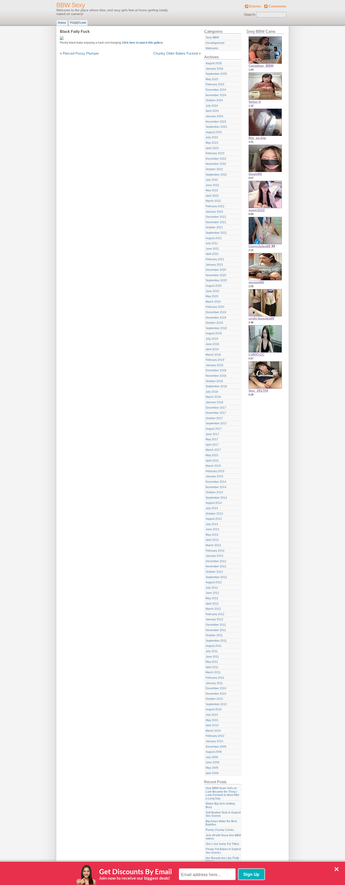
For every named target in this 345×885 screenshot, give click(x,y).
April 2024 (212, 111)
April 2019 (212, 349)
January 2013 (214, 555)
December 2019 (216, 312)
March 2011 (213, 672)
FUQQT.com (78, 22)
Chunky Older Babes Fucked (175, 53)
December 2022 (216, 158)
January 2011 (214, 683)
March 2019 (213, 354)
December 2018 (216, 370)
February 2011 (215, 677)
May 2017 (212, 439)
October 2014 (214, 492)
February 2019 (215, 360)
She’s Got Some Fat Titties (222, 844)
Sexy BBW (212, 37)
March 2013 (213, 545)
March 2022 (213, 201)
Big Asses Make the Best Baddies (221, 823)
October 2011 (214, 635)
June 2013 (212, 529)
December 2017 (216, 407)
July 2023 (212, 137)
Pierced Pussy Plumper (81, 53)
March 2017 (213, 450)
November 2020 (216, 275)
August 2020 (214, 285)
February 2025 (215, 84)
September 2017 (216, 423)
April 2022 (212, 195)
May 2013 (212, 534)
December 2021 (216, 216)
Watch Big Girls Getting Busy (220, 805)
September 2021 (216, 232)
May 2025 (212, 79)
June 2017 (212, 434)
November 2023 (216, 121)
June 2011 (212, 656)
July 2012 (212, 587)
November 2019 (216, 317)
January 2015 (214, 476)
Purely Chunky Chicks (220, 830)
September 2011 (216, 640)
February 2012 (215, 614)
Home (62, 22)
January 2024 (214, 116)
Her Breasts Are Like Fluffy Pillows (222, 859)
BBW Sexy (70, 5)
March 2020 (213, 301)
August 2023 (214, 132)
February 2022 (215, 206)
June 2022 (212, 185)
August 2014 (214, 503)
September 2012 (216, 577)
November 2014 (216, 487)
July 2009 (212, 757)
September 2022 (216, 174)
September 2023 (216, 126)
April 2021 (212, 254)
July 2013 (212, 524)
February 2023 (215, 153)
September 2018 (216, 386)
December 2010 (216, 688)
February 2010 (215, 736)
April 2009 (212, 773)
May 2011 (212, 661)
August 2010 (214, 709)
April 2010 (212, 725)
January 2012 (214, 619)
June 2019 (212, 344)
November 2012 (216, 566)
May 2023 (212, 142)
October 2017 (214, 418)
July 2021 (212, 243)
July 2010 (212, 714)
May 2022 (212, 190)
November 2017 (216, 412)
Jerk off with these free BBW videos (223, 837)
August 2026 (214, 63)
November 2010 (216, 693)
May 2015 (212, 455)
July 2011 (212, 651)
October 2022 (214, 169)
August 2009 (214, 751)
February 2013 (215, 550)
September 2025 (216, 73)
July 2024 (212, 105)
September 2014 (216, 497)
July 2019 (212, 338)
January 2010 (214, 741)
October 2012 (214, 571)
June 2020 (212, 291)
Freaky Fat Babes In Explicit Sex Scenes (223, 850)
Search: (250, 14)
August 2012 (214, 582)
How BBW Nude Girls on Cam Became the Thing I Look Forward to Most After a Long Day (222, 793)
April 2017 (212, 444)
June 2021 (212, 248)
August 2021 (214, 238)
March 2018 (213, 397)
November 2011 (216, 630)
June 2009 (212, 762)
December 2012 (216, 561)
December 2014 (216, 481)
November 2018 (216, 375)
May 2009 (212, 767)
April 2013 (212, 540)
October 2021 (214, 227)
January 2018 (214, 402)
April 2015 (212, 460)
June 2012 (212, 593)
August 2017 (214, 428)
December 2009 (216, 746)
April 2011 (212, 667)
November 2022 (216, 164)
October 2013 (214, 513)
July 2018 (212, 391)
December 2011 (216, 624)
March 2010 (213, 730)
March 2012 (213, 608)
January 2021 (214, 264)
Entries (255, 6)
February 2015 (215, 471)
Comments (277, 6)
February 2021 (215, 259)
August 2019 (214, 333)
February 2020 (215, 307)
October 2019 (214, 322)
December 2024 (216, 89)
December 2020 (216, 269)
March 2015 (213, 465)
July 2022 (212, 179)
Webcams (212, 48)
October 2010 (214, 698)
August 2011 (214, 646)
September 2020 (216, 280)
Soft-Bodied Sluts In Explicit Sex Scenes (223, 814)
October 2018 (214, 381)
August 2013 (214, 518)
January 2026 (214, 68)
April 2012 (212, 603)
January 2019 (214, 365)
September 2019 (216, 328)
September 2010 (216, 704)
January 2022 (214, 211)
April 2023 (212, 148)
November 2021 (216, 222)
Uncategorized (215, 43)
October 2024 (214, 100)
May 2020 (212, 296)
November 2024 (216, 95)
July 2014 (212, 508)
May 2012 (212, 598)
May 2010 (212, 720)
